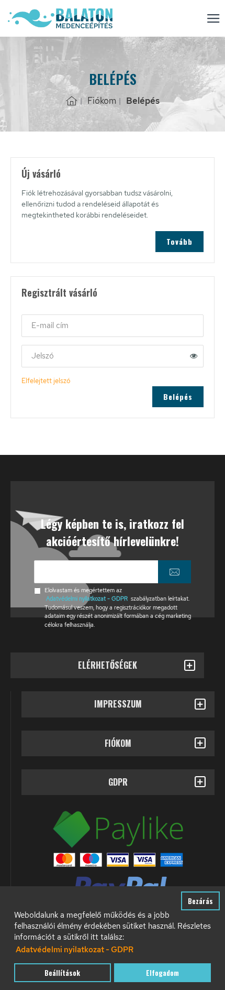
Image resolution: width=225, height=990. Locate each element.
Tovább (179, 241)
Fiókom (101, 100)
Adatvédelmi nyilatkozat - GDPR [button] (74, 949)
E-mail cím (50, 326)
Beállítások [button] (62, 972)
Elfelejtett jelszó (46, 380)
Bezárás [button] (200, 901)
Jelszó (42, 356)
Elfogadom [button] (162, 972)
